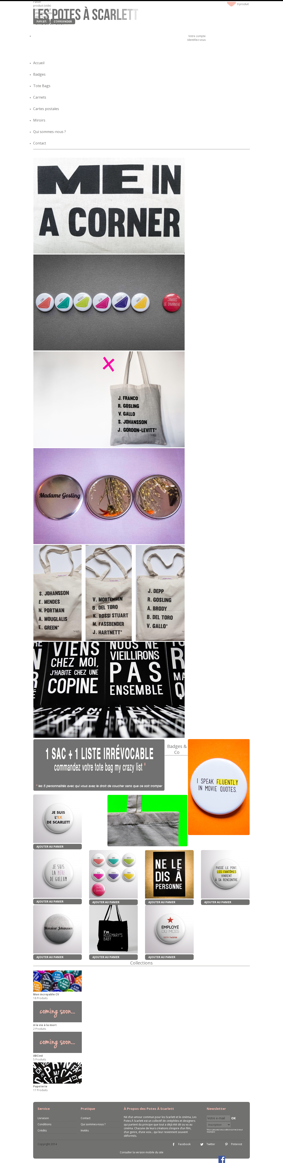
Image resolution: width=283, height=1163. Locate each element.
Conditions (44, 1124)
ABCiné (38, 1056)
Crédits (42, 1130)
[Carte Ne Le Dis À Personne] (169, 874)
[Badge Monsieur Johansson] (57, 929)
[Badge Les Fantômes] (225, 874)
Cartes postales (46, 108)
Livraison (43, 1118)
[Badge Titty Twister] (169, 929)
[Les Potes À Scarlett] (85, 16)
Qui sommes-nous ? (49, 131)
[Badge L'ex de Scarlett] (57, 819)
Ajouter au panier (49, 846)
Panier (37, 2)
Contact (39, 143)
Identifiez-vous (196, 40)
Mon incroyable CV (46, 994)
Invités (85, 1130)
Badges (39, 74)
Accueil (38, 62)
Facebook (184, 1144)
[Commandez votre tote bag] (147, 820)
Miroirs (39, 120)
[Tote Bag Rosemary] (113, 929)
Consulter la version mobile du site (141, 1152)
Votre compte (197, 36)
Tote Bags (41, 85)
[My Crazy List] (99, 765)
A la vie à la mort (45, 1025)
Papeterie (40, 1086)
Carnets (39, 97)
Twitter (211, 1144)
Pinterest (236, 1144)
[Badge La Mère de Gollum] (57, 874)
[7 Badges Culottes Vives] (113, 874)
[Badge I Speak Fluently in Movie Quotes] (219, 834)
